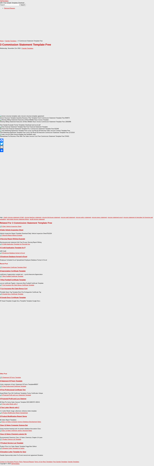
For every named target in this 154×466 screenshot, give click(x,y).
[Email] (77, 147)
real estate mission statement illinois (18, 219)
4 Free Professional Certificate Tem (13, 390)
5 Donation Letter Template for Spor (13, 452)
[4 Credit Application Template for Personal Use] (15, 244)
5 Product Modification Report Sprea (13, 416)
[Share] (77, 150)
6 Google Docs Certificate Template (13, 297)
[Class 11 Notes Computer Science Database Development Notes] (20, 422)
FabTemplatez (4, 1)
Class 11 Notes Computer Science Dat (14, 425)
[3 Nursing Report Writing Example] (11, 235)
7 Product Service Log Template (11, 443)
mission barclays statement (33, 217)
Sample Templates (10, 41)
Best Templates (48, 462)
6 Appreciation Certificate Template (13, 271)
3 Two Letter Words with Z (9, 407)
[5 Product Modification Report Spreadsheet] (14, 413)
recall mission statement (37, 219)
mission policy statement (83, 217)
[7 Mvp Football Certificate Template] (11, 276)
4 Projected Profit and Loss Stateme (13, 399)
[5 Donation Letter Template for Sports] (12, 448)
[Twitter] (77, 143)
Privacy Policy (18, 462)
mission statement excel (115, 217)
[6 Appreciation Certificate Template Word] (13, 267)
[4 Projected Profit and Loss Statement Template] (15, 395)
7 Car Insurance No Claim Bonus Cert (13, 288)
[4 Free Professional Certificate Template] (13, 386)
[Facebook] (77, 140)
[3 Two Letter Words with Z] (8, 404)
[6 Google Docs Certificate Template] (11, 294)
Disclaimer (10, 462)
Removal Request (9, 8)
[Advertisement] (63, 25)
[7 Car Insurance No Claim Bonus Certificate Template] (17, 285)
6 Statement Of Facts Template (11, 381)
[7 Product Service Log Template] (10, 439)
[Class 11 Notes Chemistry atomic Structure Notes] (16, 430)
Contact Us (3, 462)
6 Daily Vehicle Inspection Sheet (11, 230)
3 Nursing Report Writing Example (12, 239)
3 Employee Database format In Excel (13, 256)
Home (2, 41)
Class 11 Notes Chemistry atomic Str (13, 434)
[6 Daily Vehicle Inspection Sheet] (10, 226)
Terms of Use (38, 462)
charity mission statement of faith (13, 217)
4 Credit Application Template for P (12, 248)
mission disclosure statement (51, 217)
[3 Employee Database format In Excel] (12, 253)
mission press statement (99, 217)
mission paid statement (68, 217)
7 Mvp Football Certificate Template (13, 280)
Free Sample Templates (60, 462)
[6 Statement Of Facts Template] (10, 377)
